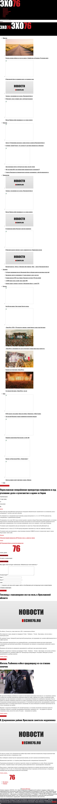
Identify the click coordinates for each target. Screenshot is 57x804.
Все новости (5, 782)
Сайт (1, 582)
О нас (4, 16)
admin (1, 509)
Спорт (4, 15)
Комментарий (4, 575)
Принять (54, 801)
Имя (1, 577)
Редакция (5, 783)
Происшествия (7, 11)
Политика (5, 10)
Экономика (6, 12)
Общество (5, 8)
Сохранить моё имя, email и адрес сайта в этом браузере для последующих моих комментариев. (27, 585)
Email (1, 580)
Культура (5, 14)
